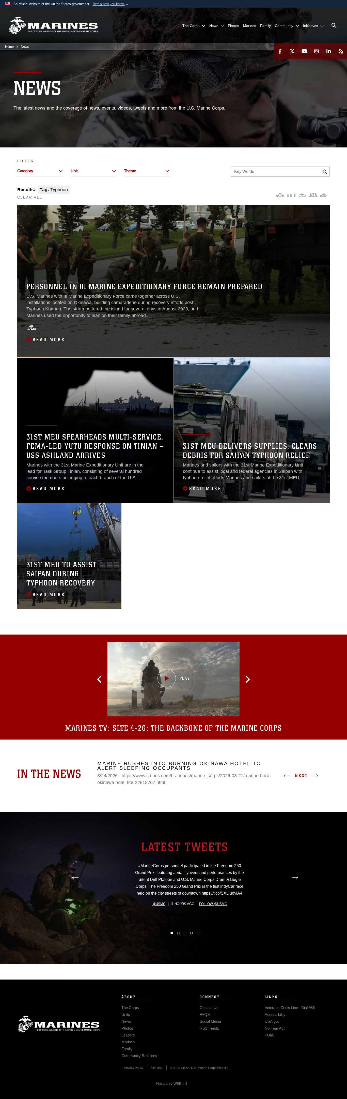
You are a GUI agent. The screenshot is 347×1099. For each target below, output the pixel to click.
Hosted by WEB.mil (171, 1083)
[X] (292, 51)
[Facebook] (280, 51)
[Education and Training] (291, 195)
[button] (111, 4)
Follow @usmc (213, 904)
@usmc (158, 904)
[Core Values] (302, 195)
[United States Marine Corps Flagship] (53, 25)
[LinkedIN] (329, 51)
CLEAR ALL (29, 197)
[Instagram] (316, 51)
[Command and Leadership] (313, 195)
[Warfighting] (324, 195)
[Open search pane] (333, 25)
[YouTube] (304, 51)
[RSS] (341, 51)
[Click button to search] (325, 172)
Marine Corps (59, 1024)
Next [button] (301, 775)
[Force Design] (280, 195)
